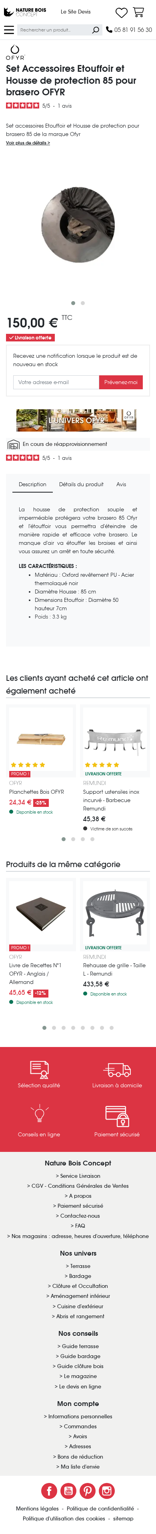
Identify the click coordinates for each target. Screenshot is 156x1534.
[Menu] (9, 29)
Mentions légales (38, 1508)
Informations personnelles (80, 1416)
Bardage (80, 1276)
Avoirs (80, 1436)
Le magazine (80, 1376)
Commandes (80, 1426)
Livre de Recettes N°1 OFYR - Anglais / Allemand (35, 974)
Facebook (49, 1491)
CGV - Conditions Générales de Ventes (80, 1186)
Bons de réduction (80, 1456)
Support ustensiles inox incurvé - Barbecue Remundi (111, 800)
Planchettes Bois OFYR (36, 792)
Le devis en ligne (80, 1386)
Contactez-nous (80, 1216)
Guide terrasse (80, 1346)
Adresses (80, 1446)
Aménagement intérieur (80, 1296)
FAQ (80, 1225)
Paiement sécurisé (80, 1206)
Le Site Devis (76, 11)
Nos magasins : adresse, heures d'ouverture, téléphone (80, 1236)
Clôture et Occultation (80, 1286)
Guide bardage (80, 1356)
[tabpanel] (78, 572)
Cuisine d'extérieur (80, 1306)
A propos (80, 1196)
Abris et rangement (80, 1316)
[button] (73, 303)
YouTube (68, 1491)
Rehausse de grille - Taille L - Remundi (114, 969)
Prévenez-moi (121, 382)
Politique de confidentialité (101, 1508)
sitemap (123, 1518)
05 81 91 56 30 (132, 30)
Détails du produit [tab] (81, 484)
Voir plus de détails (27, 143)
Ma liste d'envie (80, 1466)
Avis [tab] (121, 484)
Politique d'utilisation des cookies (65, 1518)
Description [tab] (32, 484)
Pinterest (88, 1491)
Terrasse (80, 1266)
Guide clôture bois (80, 1366)
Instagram (107, 1491)
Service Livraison (80, 1176)
